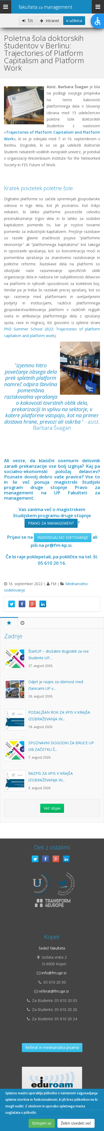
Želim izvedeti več (76, 1123)
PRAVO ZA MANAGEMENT (51, 523)
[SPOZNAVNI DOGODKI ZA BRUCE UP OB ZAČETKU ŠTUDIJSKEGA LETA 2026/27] (16, 753)
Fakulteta (45, 7)
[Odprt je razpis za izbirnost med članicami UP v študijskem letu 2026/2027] (16, 692)
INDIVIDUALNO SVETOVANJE (62, 537)
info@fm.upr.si (54, 972)
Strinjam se (41, 1123)
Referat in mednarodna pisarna (52, 1047)
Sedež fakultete (52, 948)
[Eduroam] (52, 1080)
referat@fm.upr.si (54, 991)
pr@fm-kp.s (57, 545)
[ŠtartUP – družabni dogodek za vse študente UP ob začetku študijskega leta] (16, 661)
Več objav (52, 808)
